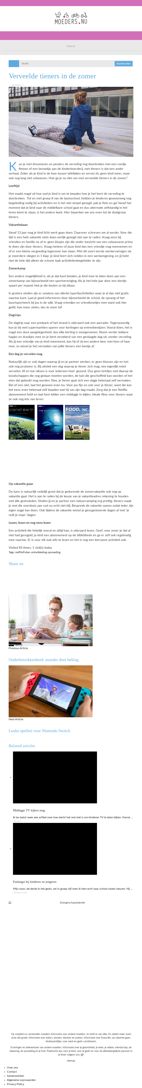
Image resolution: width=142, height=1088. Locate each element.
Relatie (10, 72)
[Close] (5, 5)
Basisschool (14, 44)
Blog (8, 86)
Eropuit (11, 79)
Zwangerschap (16, 23)
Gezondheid (14, 51)
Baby (8, 30)
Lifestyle (12, 58)
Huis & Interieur (17, 65)
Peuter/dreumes (17, 37)
